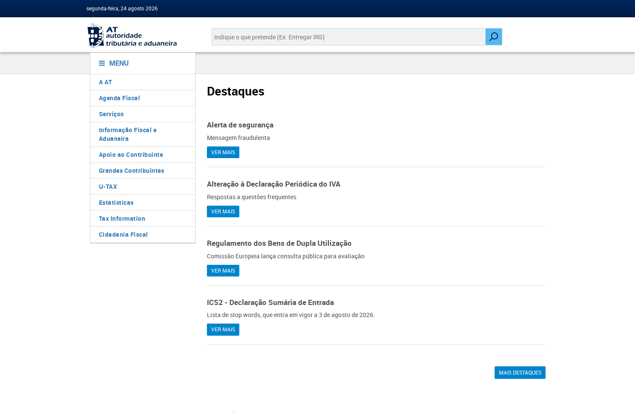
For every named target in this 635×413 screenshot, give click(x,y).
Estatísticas (116, 202)
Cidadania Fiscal (123, 234)
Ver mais (223, 152)
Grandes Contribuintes (132, 170)
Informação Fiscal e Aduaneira (128, 134)
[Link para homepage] (139, 36)
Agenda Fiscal (119, 98)
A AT (105, 82)
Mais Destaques (520, 372)
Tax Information (122, 218)
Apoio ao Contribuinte (131, 154)
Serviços (111, 114)
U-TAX (108, 186)
